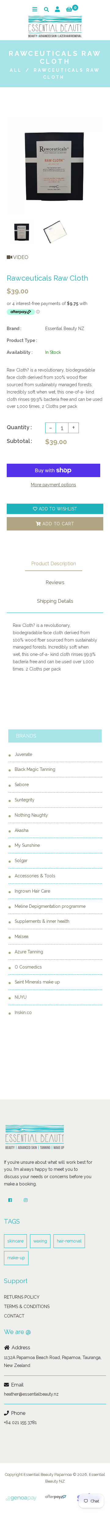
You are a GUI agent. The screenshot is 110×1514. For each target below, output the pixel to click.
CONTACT (14, 1316)
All (16, 70)
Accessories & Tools (35, 875)
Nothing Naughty (31, 815)
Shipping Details (55, 601)
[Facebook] (10, 1200)
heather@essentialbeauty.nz (31, 1394)
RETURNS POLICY (21, 1297)
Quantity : (19, 427)
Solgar (21, 860)
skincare (15, 1241)
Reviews (55, 582)
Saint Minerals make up (37, 982)
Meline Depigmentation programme (50, 906)
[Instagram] (26, 1200)
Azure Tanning (29, 951)
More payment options (53, 484)
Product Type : (22, 340)
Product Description (53, 563)
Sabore (22, 784)
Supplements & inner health (42, 921)
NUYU (21, 997)
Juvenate (23, 754)
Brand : (14, 328)
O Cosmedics (28, 967)
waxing (40, 1241)
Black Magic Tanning (35, 769)
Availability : (20, 352)
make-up (16, 1257)
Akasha (21, 830)
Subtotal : (19, 441)
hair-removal (69, 1241)
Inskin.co (23, 1012)
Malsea (21, 936)
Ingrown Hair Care (32, 891)
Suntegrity (25, 799)
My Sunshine (27, 845)
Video (20, 257)
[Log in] (57, 9)
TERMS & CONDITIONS (27, 1306)
